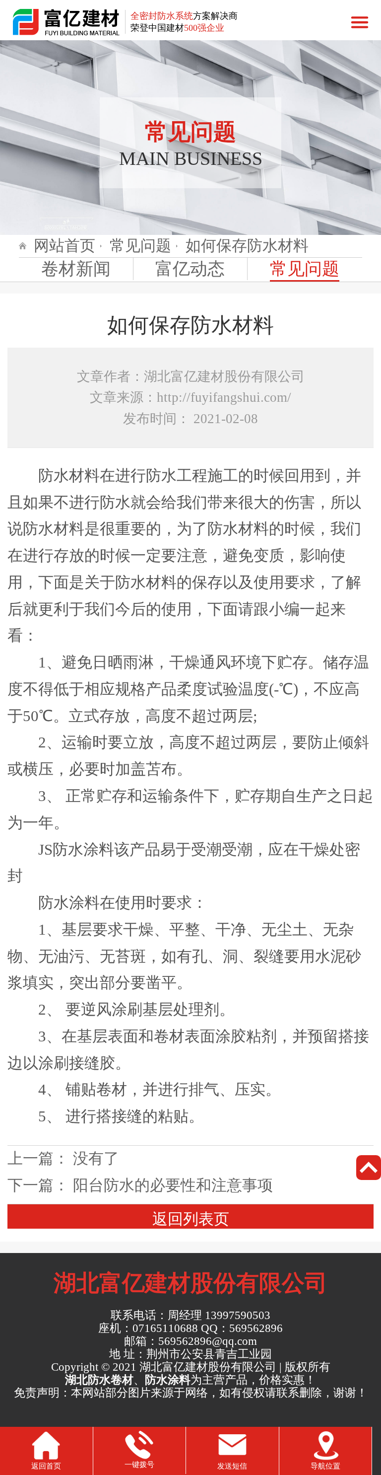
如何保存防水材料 (247, 245)
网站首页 (64, 245)
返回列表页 (190, 1219)
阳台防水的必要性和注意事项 (173, 1185)
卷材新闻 (76, 268)
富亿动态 (190, 268)
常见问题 (140, 245)
